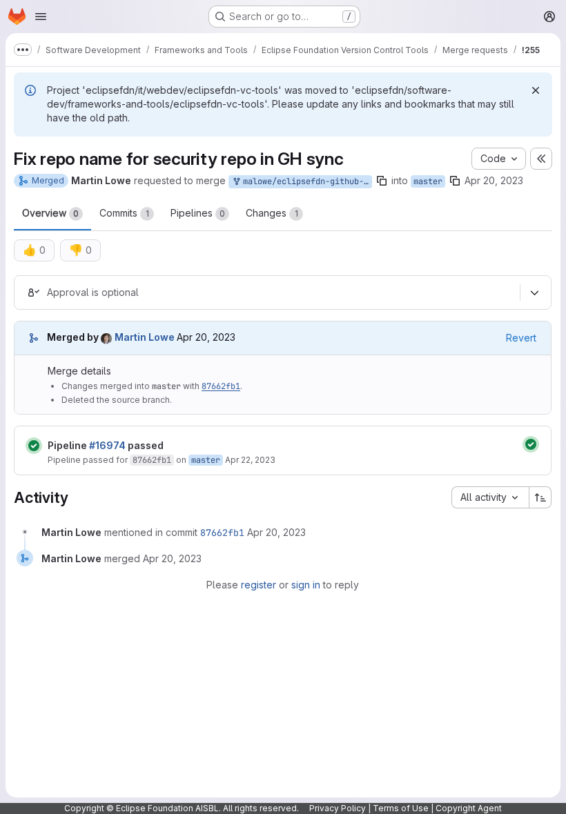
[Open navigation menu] (41, 17)
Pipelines (197, 213)
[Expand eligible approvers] (534, 292)
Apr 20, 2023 (494, 180)
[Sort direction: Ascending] (540, 497)
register (258, 584)
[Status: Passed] (34, 445)
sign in (305, 584)
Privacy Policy (337, 808)
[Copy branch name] (381, 180)
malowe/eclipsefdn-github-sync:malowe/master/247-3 (305, 181)
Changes (272, 213)
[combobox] (490, 497)
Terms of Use (401, 808)
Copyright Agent (469, 808)
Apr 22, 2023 (250, 460)
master (427, 181)
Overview (50, 213)
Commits (124, 213)
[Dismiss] (535, 90)
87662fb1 (221, 386)
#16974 (107, 445)
